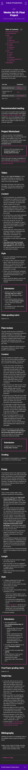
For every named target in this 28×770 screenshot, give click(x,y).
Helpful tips (12, 60)
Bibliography (9, 62)
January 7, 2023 (21, 18)
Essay (8, 50)
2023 (14, 9)
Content (11, 37)
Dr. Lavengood (10, 18)
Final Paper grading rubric (15, 59)
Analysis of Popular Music (14, 3)
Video (7, 35)
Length (10, 54)
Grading (11, 49)
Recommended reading (12, 31)
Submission (11, 40)
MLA (16, 605)
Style (10, 38)
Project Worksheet (11, 33)
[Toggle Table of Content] (20, 29)
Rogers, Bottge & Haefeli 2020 (12, 115)
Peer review (9, 44)
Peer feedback (20, 95)
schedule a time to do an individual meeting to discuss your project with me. (13, 161)
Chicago (10, 605)
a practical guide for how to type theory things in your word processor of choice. (13, 723)
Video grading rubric (14, 42)
